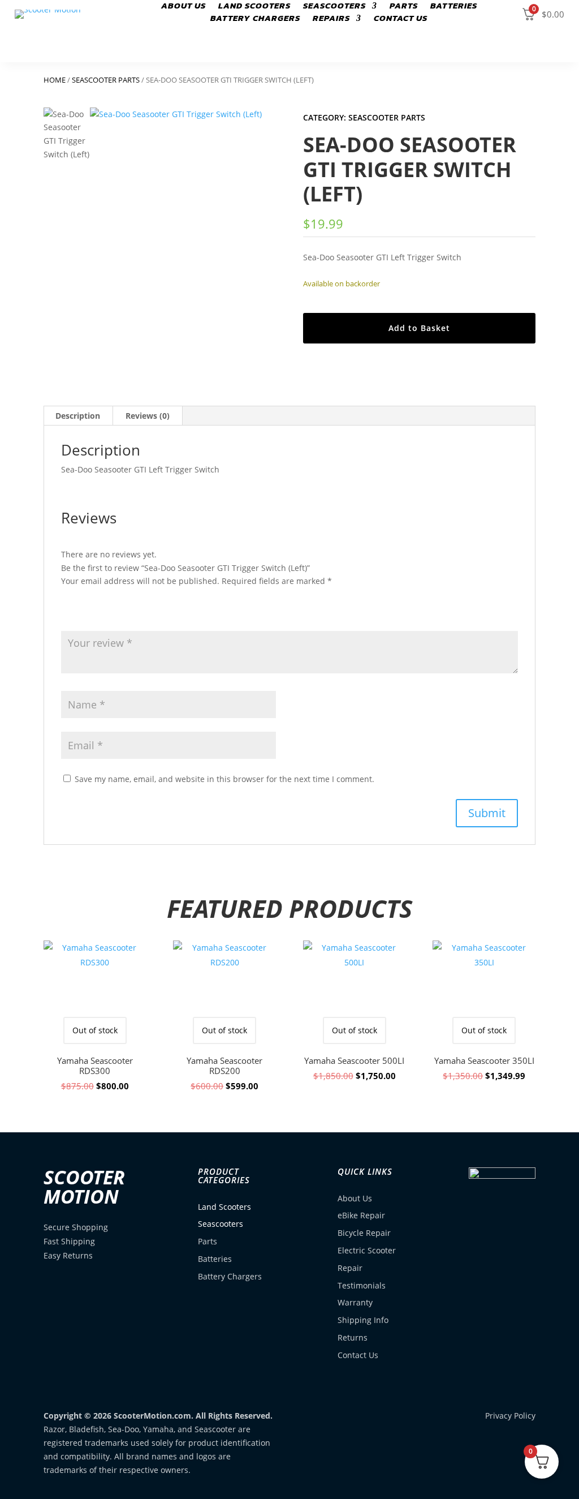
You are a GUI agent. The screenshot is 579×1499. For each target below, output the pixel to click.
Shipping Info (363, 1320)
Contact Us (400, 19)
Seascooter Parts (106, 80)
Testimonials (362, 1285)
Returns (353, 1337)
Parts (404, 7)
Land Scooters (254, 7)
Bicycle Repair (364, 1232)
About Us (183, 7)
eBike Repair (361, 1215)
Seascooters (334, 7)
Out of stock (95, 1030)
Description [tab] (77, 415)
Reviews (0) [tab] (148, 415)
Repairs (331, 19)
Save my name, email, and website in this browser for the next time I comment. (224, 779)
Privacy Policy (510, 1415)
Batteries (215, 1258)
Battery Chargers (255, 19)
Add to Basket (419, 328)
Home (55, 80)
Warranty (355, 1302)
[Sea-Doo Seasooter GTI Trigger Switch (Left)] (183, 201)
